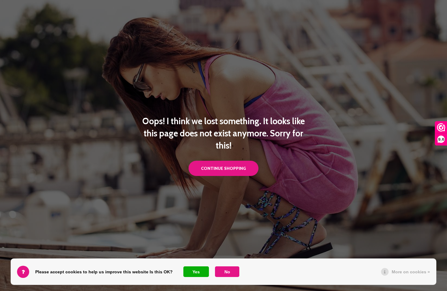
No (227, 271)
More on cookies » (411, 271)
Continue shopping (223, 168)
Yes (196, 271)
